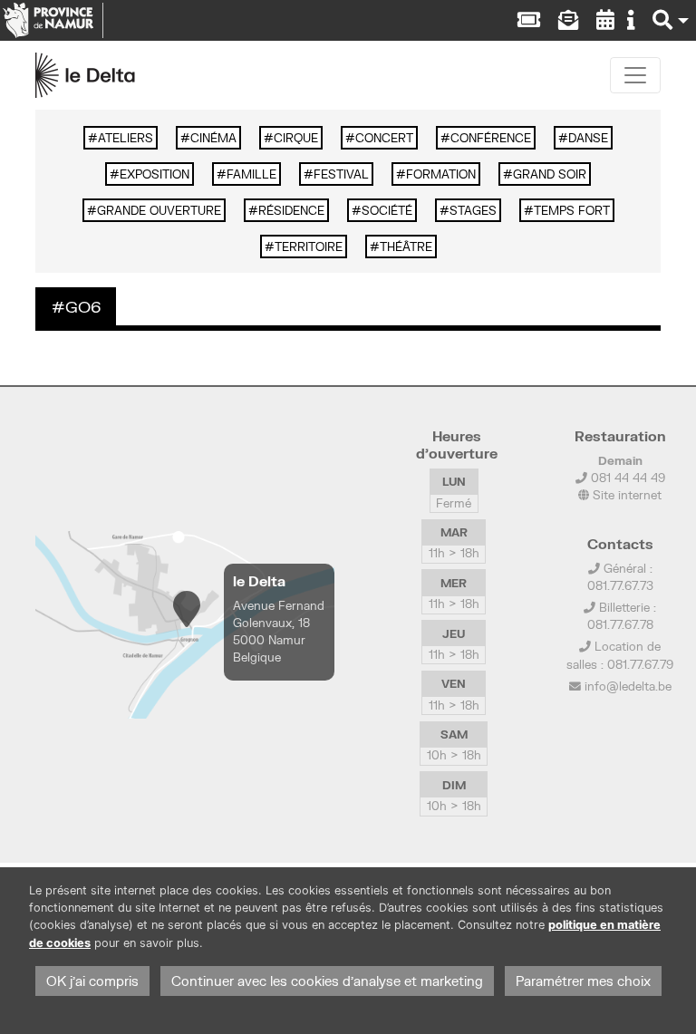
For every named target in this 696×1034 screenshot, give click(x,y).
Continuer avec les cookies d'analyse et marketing (327, 981)
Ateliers (125, 137)
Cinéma (213, 137)
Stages (473, 210)
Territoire (309, 246)
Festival (341, 174)
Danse (588, 137)
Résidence (291, 210)
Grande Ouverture (159, 210)
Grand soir (549, 174)
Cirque (296, 137)
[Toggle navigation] (635, 75)
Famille (251, 174)
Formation (441, 174)
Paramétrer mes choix (583, 981)
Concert (384, 137)
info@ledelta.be (628, 686)
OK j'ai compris (92, 981)
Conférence (490, 137)
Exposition (154, 174)
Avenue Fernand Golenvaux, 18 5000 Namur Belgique (278, 631)
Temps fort (572, 210)
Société (387, 210)
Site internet (625, 495)
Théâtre (406, 246)
